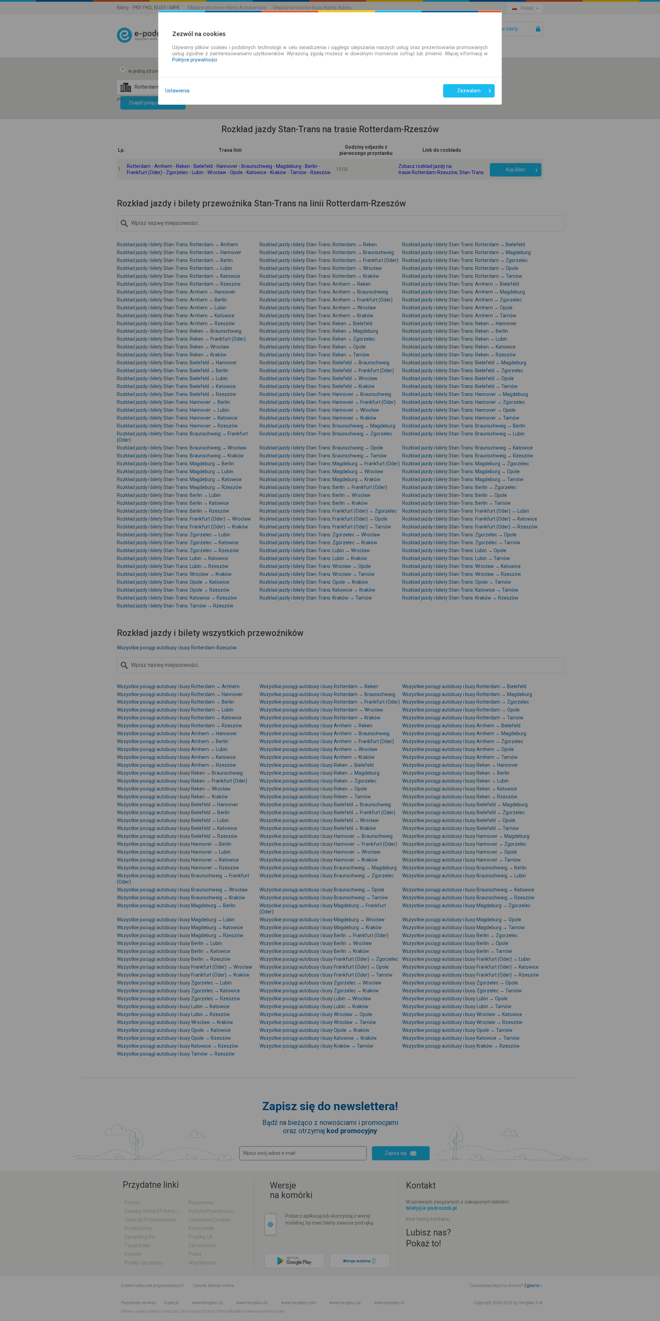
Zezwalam (469, 90)
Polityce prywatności (194, 59)
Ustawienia (177, 90)
